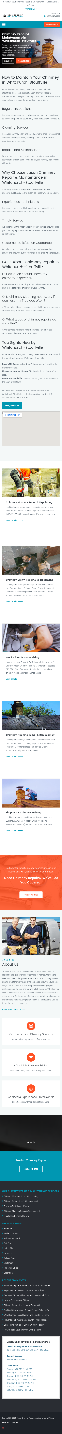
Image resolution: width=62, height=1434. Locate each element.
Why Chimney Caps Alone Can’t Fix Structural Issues (27, 1285)
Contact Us (30, 8)
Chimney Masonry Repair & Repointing (21, 1196)
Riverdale (8, 1228)
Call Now (8, 61)
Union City (8, 1248)
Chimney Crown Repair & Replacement (21, 1201)
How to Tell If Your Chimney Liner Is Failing (22, 1329)
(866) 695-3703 (53, 16)
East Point (8, 1263)
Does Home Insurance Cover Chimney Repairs (24, 1324)
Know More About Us (11, 1009)
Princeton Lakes (11, 1267)
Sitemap (14, 1422)
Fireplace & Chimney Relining (16, 1216)
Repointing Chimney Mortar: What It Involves (24, 1290)
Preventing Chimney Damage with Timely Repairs (25, 1319)
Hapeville (8, 1253)
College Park (9, 1258)
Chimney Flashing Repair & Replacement (22, 1211)
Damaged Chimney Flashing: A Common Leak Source (27, 1295)
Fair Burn (8, 1243)
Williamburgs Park (12, 1238)
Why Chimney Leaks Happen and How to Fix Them (26, 1315)
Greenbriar (8, 1272)
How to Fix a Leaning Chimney (17, 1300)
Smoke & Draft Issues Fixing (16, 1206)
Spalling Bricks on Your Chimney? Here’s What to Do (26, 1310)
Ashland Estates (11, 1233)
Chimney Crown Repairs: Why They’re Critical (24, 1305)
